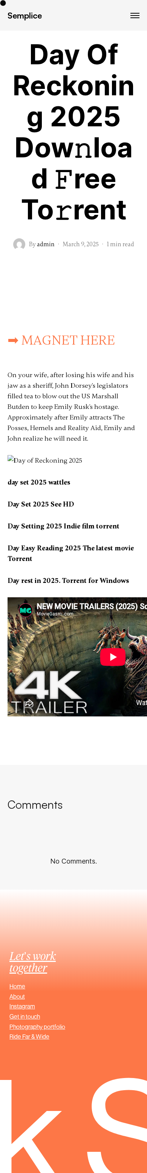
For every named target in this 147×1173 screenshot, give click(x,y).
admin (46, 244)
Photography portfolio (37, 1026)
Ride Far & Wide (29, 1036)
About (17, 996)
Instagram (22, 1006)
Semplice (25, 15)
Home (17, 986)
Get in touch (24, 1016)
